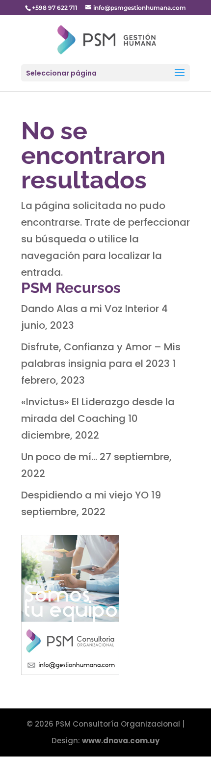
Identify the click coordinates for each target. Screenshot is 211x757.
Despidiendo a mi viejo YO (85, 495)
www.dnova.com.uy (120, 740)
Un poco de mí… (59, 457)
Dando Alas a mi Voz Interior (90, 308)
